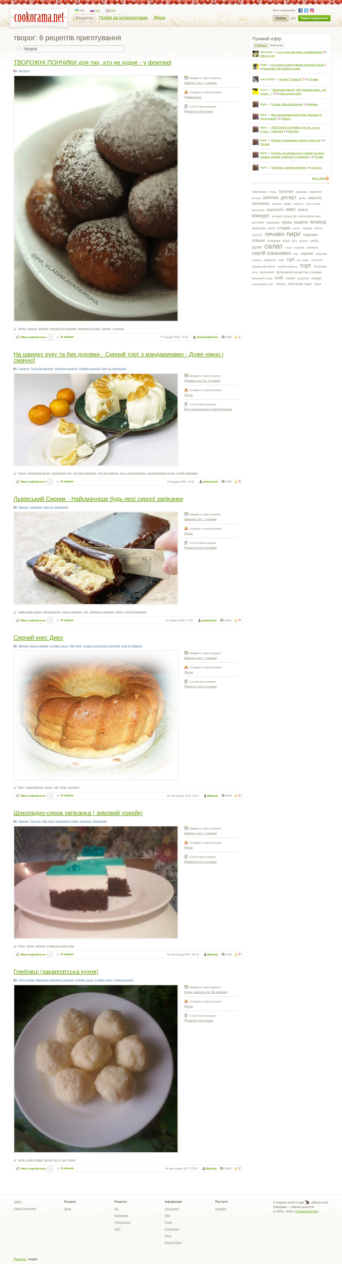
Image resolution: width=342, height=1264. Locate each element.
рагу (294, 240)
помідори (273, 241)
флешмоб (267, 272)
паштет (257, 235)
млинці (318, 222)
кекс (291, 209)
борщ (273, 191)
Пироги (285, 118)
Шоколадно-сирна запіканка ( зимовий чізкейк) (78, 812)
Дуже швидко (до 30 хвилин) (206, 991)
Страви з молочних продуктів (101, 645)
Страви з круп (103, 979)
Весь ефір (318, 178)
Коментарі (276, 45)
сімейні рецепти (287, 266)
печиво (274, 234)
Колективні (121, 1215)
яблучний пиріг (300, 284)
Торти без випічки (42, 368)
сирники (321, 254)
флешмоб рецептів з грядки (299, 272)
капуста (298, 203)
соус (281, 260)
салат (273, 246)
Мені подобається (33, 337)
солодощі (118, 328)
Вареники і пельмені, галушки (55, 979)
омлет (296, 228)
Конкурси (86, 821)
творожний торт (61, 473)
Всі (116, 1208)
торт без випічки (108, 473)
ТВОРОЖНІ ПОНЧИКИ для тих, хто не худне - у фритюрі (92, 62)
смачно (256, 260)
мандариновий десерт (161, 473)
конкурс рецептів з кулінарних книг (296, 216)
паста (318, 228)
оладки (283, 228)
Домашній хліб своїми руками (281, 68)
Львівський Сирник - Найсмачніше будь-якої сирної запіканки (98, 498)
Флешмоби (100, 821)
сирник (306, 253)
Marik (263, 104)
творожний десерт (39, 473)
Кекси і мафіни (39, 645)
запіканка (260, 203)
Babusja (212, 795)
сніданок (270, 260)
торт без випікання (84, 473)
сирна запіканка (72, 611)
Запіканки (36, 507)
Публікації (260, 45)
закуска (315, 198)
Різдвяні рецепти (89, 368)
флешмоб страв (262, 278)
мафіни (301, 222)
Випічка (313, 104)
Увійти (280, 18)
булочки (286, 191)
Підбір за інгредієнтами (123, 17)
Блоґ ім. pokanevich (114, 368)
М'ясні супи (267, 55)
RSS (326, 178)
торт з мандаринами (133, 473)
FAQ (167, 1215)
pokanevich (210, 481)
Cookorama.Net (306, 1211)
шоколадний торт (263, 284)
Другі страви (27, 979)
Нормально (192, 97)
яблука (280, 284)
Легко (188, 394)
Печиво (313, 79)
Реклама (220, 1208)
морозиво (259, 228)
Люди (159, 17)
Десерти (293, 131)
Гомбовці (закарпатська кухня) (56, 971)
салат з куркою (294, 247)
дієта (57, 1159)
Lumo (263, 89)
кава (287, 204)
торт (305, 265)
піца (286, 241)
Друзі (168, 1235)
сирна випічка (51, 611)
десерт (289, 197)
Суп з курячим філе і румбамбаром (299, 52)
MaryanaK (266, 52)
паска (307, 228)
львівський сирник (29, 611)
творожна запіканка (101, 611)
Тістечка (316, 167)
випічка (270, 197)
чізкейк (290, 278)
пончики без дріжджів (63, 328)
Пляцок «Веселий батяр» (287, 104)
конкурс (261, 215)
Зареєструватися (314, 18)
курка (287, 222)
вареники (301, 191)
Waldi (263, 64)
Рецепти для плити (198, 111)
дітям (302, 198)
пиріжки (310, 235)
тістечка (320, 266)
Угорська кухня (123, 979)
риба (314, 241)
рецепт (303, 240)
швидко (316, 278)
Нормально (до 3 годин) (202, 380)
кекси (303, 210)
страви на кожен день (60, 945)
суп (290, 259)
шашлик (303, 278)
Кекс (21, 787)
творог (22, 328)
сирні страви (34, 1159)
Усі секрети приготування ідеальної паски (297, 64)
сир (295, 254)
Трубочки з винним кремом (288, 167)
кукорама (273, 222)
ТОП (117, 1228)
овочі (271, 228)
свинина (312, 247)
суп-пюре (303, 260)
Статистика (172, 1228)
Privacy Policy (173, 1242)
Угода (168, 1222)
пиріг (293, 234)
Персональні (122, 1222)
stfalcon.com (319, 1202)
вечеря (256, 198)
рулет (257, 247)
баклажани (259, 192)
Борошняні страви (66, 821)
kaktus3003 (267, 79)
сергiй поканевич (271, 253)
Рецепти (84, 18)
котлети (258, 222)
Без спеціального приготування (208, 409)
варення (316, 192)
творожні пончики (89, 328)
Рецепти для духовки (200, 547)
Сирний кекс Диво (38, 637)
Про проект (172, 1208)
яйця (317, 284)
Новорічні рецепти (66, 368)
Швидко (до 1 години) (200, 82)
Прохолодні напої (290, 93)
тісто (255, 272)
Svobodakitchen (207, 337)
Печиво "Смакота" (290, 79)
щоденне (73, 787)
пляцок (258, 240)
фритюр (43, 328)
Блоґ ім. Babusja (131, 645)
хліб (279, 277)
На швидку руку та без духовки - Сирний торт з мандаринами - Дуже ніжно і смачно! (118, 356)
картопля (275, 210)
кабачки (277, 203)
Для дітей (75, 645)
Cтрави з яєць (59, 645)
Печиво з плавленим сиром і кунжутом (295, 140)
